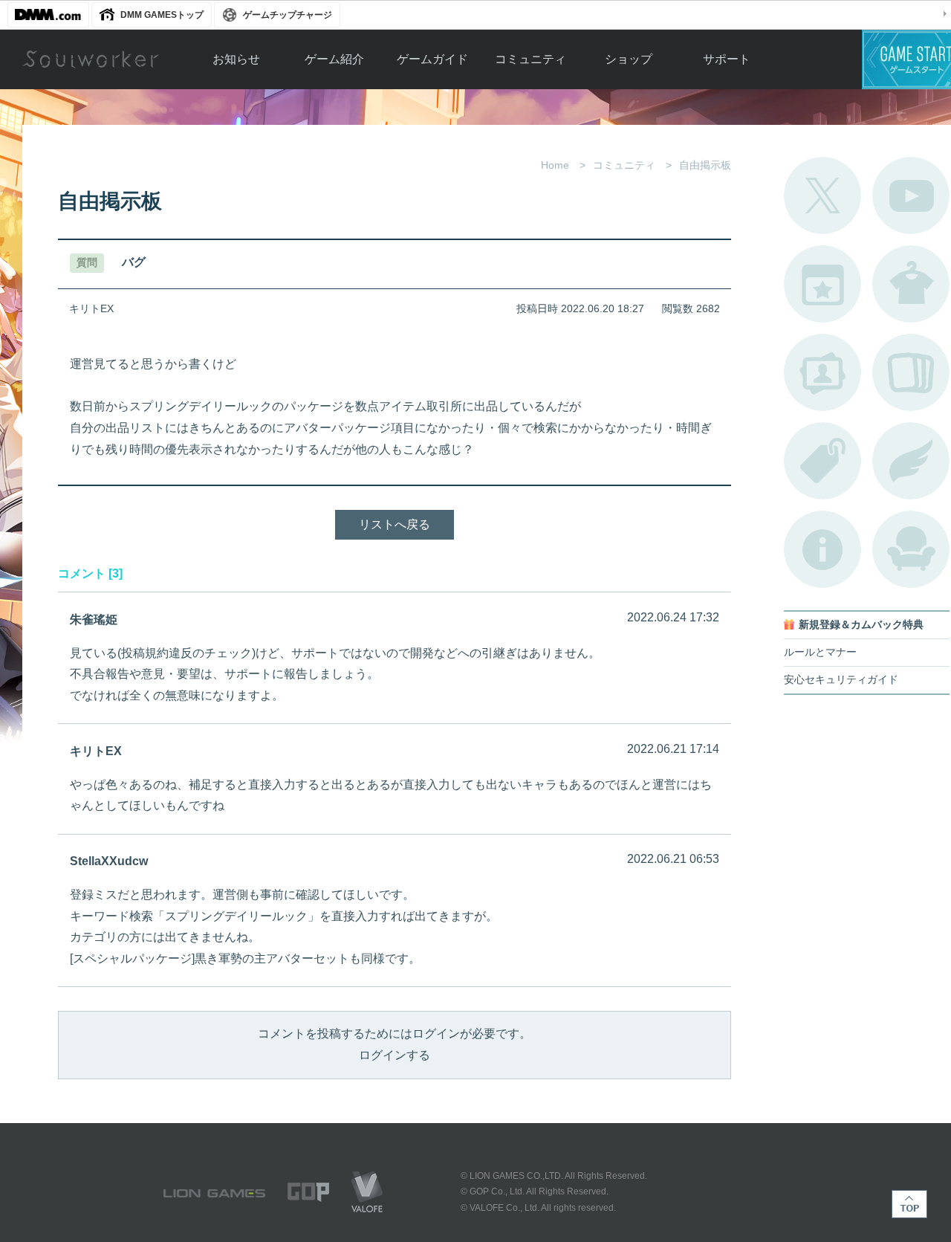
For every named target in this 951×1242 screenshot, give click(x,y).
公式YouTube (911, 195)
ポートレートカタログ (822, 372)
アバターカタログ (911, 284)
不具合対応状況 (822, 549)
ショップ (628, 59)
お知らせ (236, 59)
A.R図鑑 (911, 372)
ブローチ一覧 (911, 460)
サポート (726, 59)
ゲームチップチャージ (287, 15)
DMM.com (48, 15)
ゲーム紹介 (334, 59)
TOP (909, 1204)
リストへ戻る (394, 524)
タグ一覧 (822, 460)
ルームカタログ (911, 549)
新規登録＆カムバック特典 (861, 624)
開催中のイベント (822, 284)
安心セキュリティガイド (841, 679)
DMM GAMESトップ (162, 15)
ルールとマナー (820, 652)
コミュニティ (530, 59)
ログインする (394, 1055)
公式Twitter (822, 195)
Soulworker (90, 59)
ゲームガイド (432, 59)
